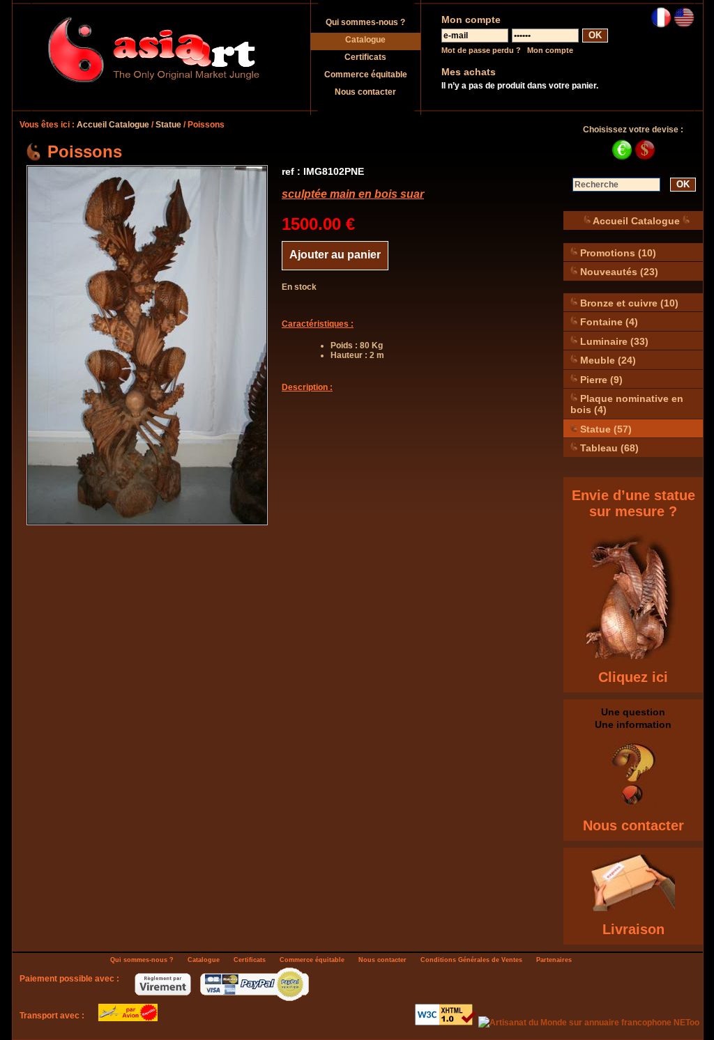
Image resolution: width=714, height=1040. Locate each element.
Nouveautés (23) (617, 271)
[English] (684, 25)
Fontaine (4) (607, 321)
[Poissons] (147, 345)
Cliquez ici (633, 677)
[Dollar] (645, 157)
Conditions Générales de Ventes (471, 959)
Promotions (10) (616, 252)
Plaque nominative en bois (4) (626, 404)
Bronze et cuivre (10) (627, 302)
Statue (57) (604, 428)
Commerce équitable (365, 74)
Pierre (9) (600, 379)
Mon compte (550, 50)
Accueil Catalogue (113, 125)
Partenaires (554, 959)
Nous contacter (365, 92)
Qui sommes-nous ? (365, 22)
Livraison (633, 929)
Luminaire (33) (612, 340)
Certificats (365, 57)
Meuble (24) (606, 360)
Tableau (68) (608, 447)
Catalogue (365, 40)
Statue (168, 125)
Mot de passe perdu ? (481, 50)
